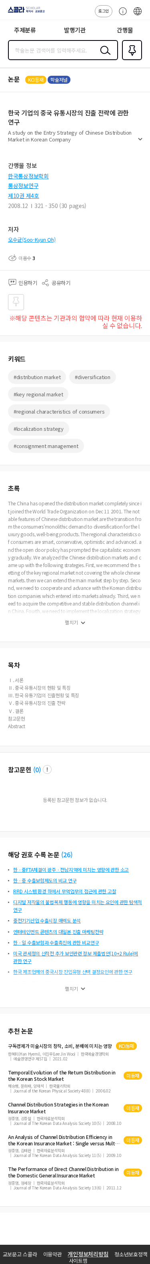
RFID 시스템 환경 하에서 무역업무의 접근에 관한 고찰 (64, 891)
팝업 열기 (47, 769)
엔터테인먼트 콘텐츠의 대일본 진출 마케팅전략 (58, 931)
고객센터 (120, 15)
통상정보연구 (23, 186)
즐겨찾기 (130, 59)
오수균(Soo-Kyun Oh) (32, 239)
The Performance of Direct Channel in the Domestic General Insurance (63, 1172)
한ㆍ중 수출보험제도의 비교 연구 (44, 880)
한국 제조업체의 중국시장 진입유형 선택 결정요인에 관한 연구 (72, 971)
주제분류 (25, 30)
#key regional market (38, 394)
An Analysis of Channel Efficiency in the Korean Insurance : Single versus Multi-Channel (63, 1140)
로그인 (103, 11)
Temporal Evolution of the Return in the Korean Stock (62, 1075)
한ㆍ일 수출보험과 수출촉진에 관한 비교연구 (56, 942)
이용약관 (52, 1254)
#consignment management (46, 446)
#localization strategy (39, 428)
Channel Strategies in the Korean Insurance (58, 1107)
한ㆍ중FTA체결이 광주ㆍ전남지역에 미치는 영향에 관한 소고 (71, 869)
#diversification (92, 377)
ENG (137, 15)
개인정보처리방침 (88, 1254)
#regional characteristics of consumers (59, 411)
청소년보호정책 (130, 1254)
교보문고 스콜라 (20, 1254)
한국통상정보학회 (28, 176)
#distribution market (37, 377)
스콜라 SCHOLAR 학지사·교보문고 (25, 12)
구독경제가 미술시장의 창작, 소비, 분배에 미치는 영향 (60, 1046)
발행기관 (75, 30)
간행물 (125, 30)
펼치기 (140, 142)
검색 (103, 56)
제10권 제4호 (23, 196)
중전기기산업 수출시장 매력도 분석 (47, 920)
